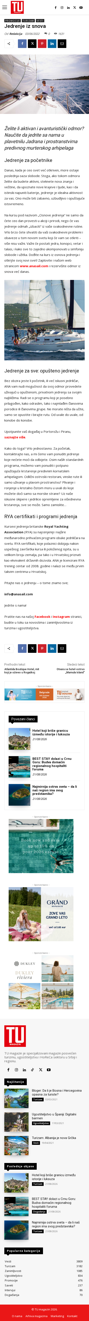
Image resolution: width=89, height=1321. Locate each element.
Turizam (28, 20)
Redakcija (15, 34)
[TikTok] (33, 1070)
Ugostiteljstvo (41, 1123)
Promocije (12, 20)
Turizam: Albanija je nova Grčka (54, 1138)
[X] (75, 8)
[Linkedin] (68, 8)
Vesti (40, 20)
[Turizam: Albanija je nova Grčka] (16, 1145)
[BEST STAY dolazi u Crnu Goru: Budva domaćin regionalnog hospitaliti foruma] (19, 767)
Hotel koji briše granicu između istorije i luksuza (51, 732)
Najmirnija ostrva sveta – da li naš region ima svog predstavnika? (54, 790)
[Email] (62, 43)
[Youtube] (81, 8)
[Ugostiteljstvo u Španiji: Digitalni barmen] (16, 1122)
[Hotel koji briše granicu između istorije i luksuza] (19, 739)
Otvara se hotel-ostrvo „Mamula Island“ (71, 671)
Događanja (39, 1211)
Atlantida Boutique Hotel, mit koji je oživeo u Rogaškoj (21, 671)
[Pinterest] (42, 43)
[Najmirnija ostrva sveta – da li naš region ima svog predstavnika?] (19, 795)
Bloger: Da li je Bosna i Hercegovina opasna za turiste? (57, 1092)
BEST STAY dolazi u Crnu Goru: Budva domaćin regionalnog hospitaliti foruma (52, 764)
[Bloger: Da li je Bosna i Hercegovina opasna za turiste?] (16, 1098)
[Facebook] (55, 8)
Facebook (42, 616)
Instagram (61, 616)
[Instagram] (62, 8)
